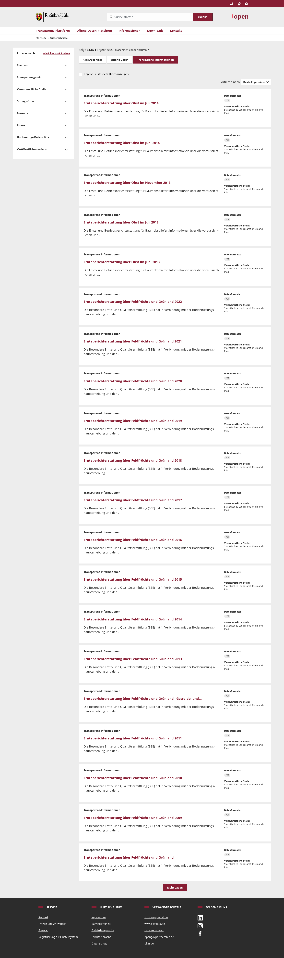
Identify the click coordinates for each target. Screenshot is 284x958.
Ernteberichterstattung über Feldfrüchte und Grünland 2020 (133, 381)
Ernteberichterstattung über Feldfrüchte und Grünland (129, 857)
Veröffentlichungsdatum (33, 149)
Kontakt (176, 31)
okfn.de (149, 943)
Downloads (155, 31)
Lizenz (21, 125)
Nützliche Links (110, 907)
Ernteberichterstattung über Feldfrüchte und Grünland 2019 (133, 421)
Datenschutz (99, 943)
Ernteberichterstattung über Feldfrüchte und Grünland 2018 (133, 460)
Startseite (41, 37)
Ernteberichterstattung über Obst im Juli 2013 (121, 222)
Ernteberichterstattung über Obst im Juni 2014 (122, 143)
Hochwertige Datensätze (33, 137)
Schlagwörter (25, 101)
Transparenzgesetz (29, 77)
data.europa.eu (154, 930)
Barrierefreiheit (101, 924)
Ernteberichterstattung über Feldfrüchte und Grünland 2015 (133, 579)
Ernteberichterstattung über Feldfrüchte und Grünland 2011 (133, 738)
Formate (22, 113)
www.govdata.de (154, 924)
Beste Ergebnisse (254, 82)
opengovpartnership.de (159, 937)
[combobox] (150, 17)
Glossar (43, 930)
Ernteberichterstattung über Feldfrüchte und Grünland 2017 (133, 500)
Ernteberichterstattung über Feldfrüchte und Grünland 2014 (133, 619)
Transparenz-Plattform (53, 31)
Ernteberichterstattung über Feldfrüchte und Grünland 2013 (133, 659)
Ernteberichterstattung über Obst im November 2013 (127, 182)
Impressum (99, 917)
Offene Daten (120, 60)
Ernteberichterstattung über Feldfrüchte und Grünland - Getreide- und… (143, 698)
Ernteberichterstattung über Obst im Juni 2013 (122, 262)
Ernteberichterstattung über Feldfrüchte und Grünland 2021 (133, 341)
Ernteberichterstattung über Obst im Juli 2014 (121, 103)
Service (51, 907)
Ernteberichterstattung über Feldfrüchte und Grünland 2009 (133, 817)
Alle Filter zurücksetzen (56, 53)
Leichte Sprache (101, 937)
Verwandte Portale (166, 907)
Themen (22, 65)
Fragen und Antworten (52, 924)
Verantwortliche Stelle (31, 89)
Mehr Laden (175, 887)
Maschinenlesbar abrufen (131, 50)
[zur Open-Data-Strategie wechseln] (240, 17)
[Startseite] (52, 17)
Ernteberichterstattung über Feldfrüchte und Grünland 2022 (133, 301)
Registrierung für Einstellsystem (58, 937)
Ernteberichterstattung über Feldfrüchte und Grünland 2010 (133, 778)
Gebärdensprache (103, 930)
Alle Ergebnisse (92, 60)
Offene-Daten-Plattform (94, 31)
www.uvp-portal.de (156, 917)
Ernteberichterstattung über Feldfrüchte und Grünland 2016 (133, 540)
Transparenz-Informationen (155, 60)
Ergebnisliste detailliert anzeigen (106, 74)
